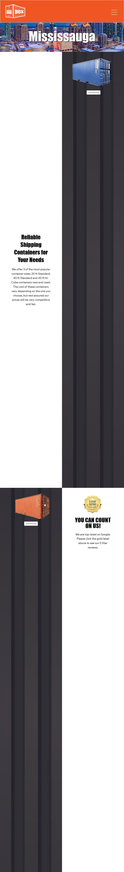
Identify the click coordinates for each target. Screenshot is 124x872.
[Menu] (114, 12)
